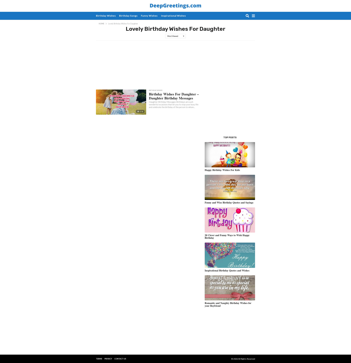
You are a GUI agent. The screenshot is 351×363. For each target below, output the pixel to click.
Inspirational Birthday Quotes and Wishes (227, 270)
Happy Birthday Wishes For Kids (222, 170)
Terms (99, 359)
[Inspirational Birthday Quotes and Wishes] (230, 255)
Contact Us (120, 359)
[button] (247, 16)
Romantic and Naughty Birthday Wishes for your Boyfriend (228, 304)
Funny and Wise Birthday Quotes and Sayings (229, 202)
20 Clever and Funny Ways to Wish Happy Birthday (227, 236)
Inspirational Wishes (173, 15)
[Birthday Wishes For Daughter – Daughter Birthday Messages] (121, 102)
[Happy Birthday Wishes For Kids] (230, 154)
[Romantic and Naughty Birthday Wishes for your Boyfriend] (230, 287)
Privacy (108, 359)
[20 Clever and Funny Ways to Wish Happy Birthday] (230, 220)
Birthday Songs (128, 15)
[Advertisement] (162, 65)
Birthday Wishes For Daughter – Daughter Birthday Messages (174, 96)
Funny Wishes (149, 15)
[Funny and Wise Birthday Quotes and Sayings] (230, 187)
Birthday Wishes (106, 15)
